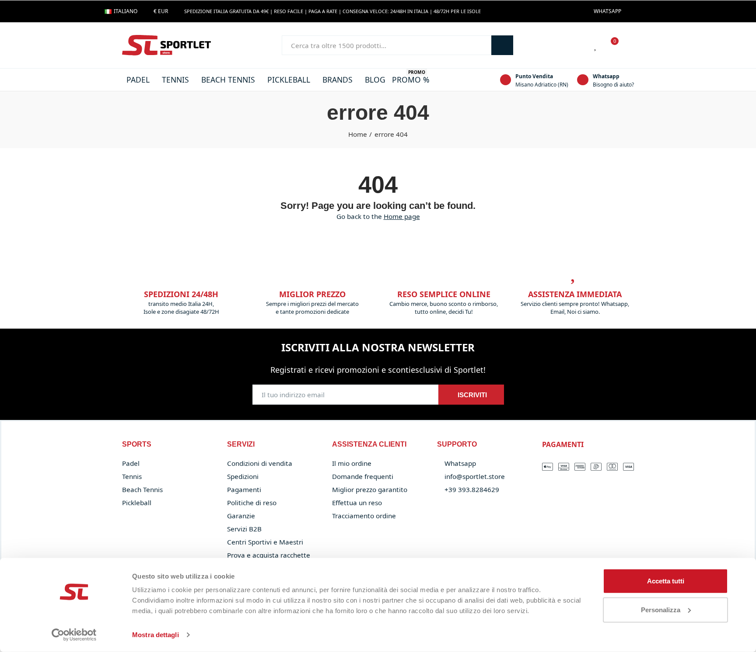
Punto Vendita (534, 76)
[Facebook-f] (633, 11)
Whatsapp (606, 76)
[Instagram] (647, 11)
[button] (607, 11)
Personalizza (660, 609)
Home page (402, 216)
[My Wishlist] (596, 45)
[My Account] (629, 45)
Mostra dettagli (155, 634)
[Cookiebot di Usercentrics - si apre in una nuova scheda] (74, 635)
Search (502, 45)
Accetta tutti (665, 581)
